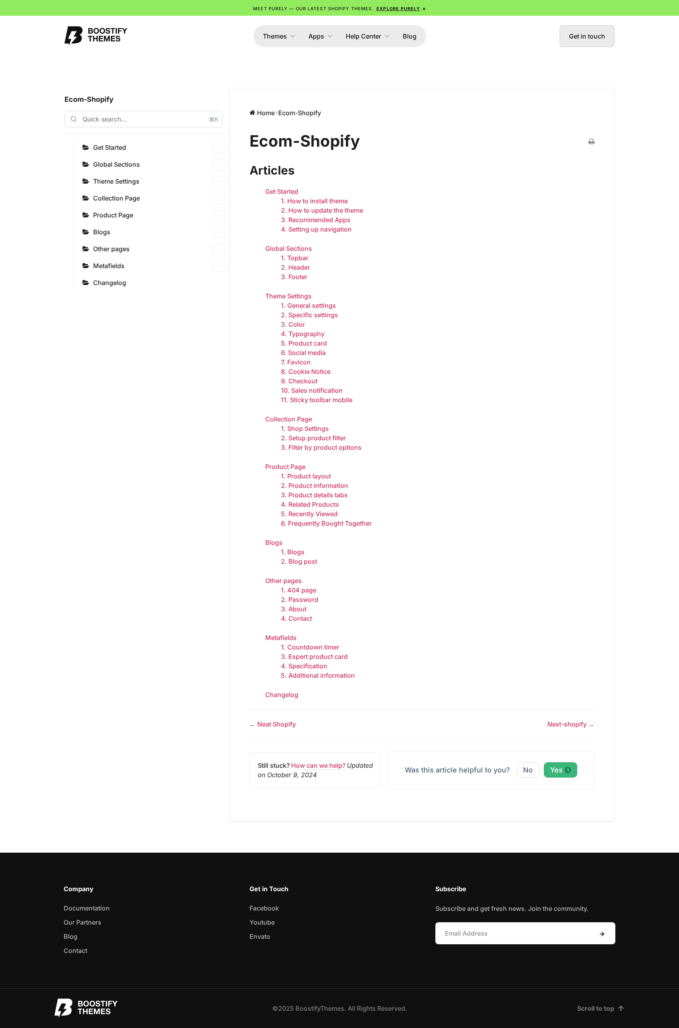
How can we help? (318, 765)
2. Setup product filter (313, 438)
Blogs (101, 232)
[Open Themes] (292, 36)
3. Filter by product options (321, 447)
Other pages (111, 249)
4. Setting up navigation (316, 229)
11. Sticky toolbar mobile (316, 400)
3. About (293, 609)
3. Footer (294, 277)
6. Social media (303, 353)
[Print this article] (592, 142)
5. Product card (304, 343)
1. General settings (308, 305)
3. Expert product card (314, 656)
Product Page (113, 215)
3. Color (293, 324)
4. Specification (304, 666)
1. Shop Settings (305, 428)
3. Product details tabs (314, 495)
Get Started (109, 147)
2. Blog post (299, 561)
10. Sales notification (312, 390)
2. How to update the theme (322, 210)
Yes (559, 770)
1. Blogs (293, 552)
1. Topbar (294, 258)
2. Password (299, 599)
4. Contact (296, 618)
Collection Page (116, 198)
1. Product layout (306, 476)
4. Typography (303, 334)
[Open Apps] (330, 36)
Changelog (109, 283)
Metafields (109, 266)
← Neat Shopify (273, 724)
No (528, 770)
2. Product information (314, 485)
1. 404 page (298, 590)
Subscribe (602, 934)
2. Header (295, 267)
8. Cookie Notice (305, 371)
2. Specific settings (309, 315)
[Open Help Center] (387, 36)
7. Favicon (296, 362)
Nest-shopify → (571, 724)
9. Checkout (299, 381)
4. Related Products (310, 504)
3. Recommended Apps (316, 220)
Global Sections (116, 164)
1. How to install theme (314, 201)
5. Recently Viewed (309, 514)
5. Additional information (318, 675)
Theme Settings (116, 181)
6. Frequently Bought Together (326, 523)
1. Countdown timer (310, 647)
